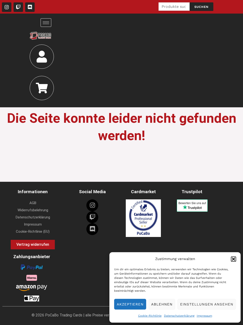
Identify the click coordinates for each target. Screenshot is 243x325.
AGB (32, 203)
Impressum (204, 315)
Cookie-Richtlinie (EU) (33, 231)
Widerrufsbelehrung (33, 210)
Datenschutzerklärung (179, 315)
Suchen (201, 7)
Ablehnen (162, 304)
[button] (233, 259)
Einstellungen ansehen (206, 304)
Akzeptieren (130, 304)
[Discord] (92, 229)
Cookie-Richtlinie (150, 315)
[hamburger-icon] (46, 22)
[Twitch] (92, 217)
